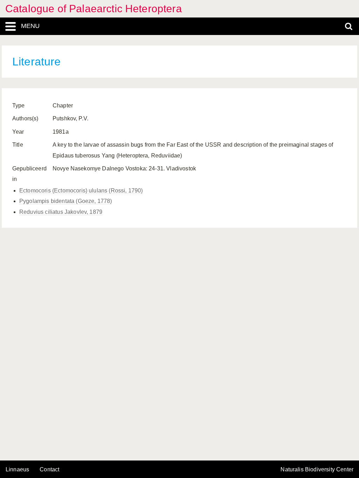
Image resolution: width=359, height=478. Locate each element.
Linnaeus (17, 469)
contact (49, 469)
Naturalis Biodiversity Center (316, 469)
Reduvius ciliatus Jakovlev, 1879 (60, 212)
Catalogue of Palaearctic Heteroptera (93, 8)
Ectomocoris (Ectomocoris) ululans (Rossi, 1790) (81, 191)
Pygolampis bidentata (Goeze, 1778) (65, 201)
